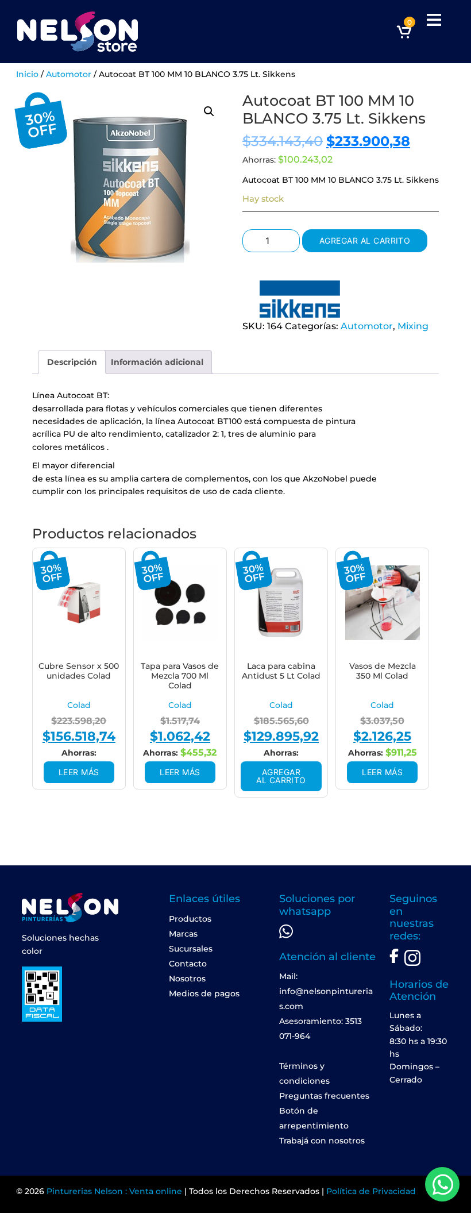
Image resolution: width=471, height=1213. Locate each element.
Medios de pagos (204, 993)
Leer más (79, 772)
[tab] (72, 362)
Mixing (412, 326)
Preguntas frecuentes (324, 1096)
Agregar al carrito (364, 240)
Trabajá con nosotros (322, 1140)
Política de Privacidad (371, 1191)
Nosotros (187, 978)
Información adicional (157, 362)
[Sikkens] (299, 299)
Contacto (188, 963)
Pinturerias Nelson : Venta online (114, 1191)
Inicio (27, 74)
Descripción (72, 362)
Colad (79, 705)
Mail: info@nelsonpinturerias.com (326, 991)
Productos (190, 919)
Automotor (68, 74)
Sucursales (191, 949)
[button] (209, 111)
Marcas (183, 934)
